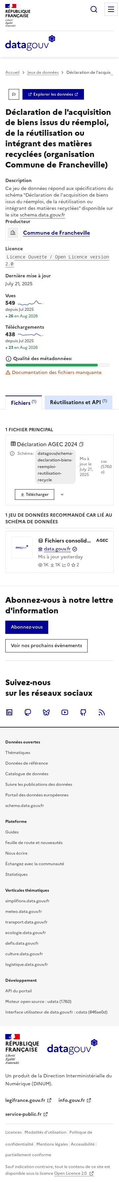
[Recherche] (93, 9)
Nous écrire (16, 853)
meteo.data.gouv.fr (23, 912)
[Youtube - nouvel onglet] (64, 712)
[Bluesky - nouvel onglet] (46, 712)
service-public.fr (23, 1114)
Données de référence (26, 763)
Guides (12, 832)
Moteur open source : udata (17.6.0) (38, 1002)
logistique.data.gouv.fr (26, 965)
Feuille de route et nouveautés (33, 843)
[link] (53, 94)
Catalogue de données (26, 774)
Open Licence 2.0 (71, 1173)
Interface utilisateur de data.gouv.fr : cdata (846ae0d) (56, 1012)
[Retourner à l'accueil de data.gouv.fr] (30, 43)
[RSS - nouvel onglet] (101, 712)
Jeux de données (43, 72)
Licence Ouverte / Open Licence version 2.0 (57, 260)
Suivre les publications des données (38, 784)
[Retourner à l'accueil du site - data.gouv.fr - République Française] (72, 1049)
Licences (13, 1132)
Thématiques (17, 753)
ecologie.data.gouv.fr (25, 933)
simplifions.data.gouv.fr (27, 901)
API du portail (18, 991)
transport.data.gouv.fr (26, 922)
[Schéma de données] (12, 453)
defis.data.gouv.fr (22, 943)
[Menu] (111, 9)
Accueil (12, 72)
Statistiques (16, 874)
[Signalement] (14, 94)
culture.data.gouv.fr (24, 954)
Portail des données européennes (36, 795)
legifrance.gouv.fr (25, 1100)
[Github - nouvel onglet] (83, 712)
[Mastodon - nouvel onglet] (27, 712)
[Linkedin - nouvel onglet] (9, 712)
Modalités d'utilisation (45, 1132)
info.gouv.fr (72, 1100)
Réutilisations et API (78, 402)
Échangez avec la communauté (34, 864)
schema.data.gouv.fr (42, 215)
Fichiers (23, 403)
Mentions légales (52, 1144)
